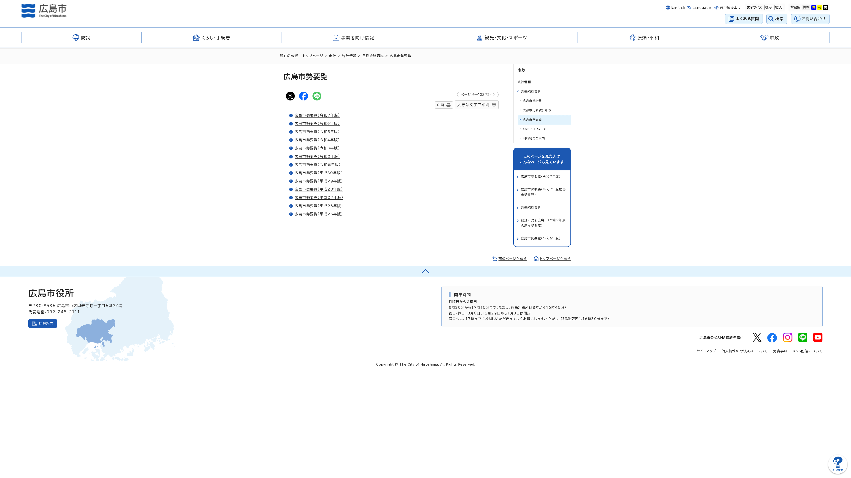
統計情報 (349, 56)
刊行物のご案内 (534, 138)
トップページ (313, 56)
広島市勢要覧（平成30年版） (319, 173)
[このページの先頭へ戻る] (425, 271)
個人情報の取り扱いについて (745, 351)
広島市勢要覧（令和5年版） (317, 131)
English (678, 7)
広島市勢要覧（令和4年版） (317, 140)
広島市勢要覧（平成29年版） (319, 181)
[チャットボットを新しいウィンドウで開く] (838, 472)
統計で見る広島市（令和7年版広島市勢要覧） (543, 222)
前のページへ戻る (512, 258)
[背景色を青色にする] (813, 7)
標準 (768, 7)
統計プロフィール (535, 129)
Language (702, 7)
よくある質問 (747, 19)
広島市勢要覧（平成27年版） (319, 197)
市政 (332, 56)
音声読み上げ (730, 7)
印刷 (440, 105)
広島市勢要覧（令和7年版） (317, 115)
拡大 (778, 7)
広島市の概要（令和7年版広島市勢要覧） (543, 192)
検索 (779, 19)
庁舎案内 (46, 323)
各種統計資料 (373, 56)
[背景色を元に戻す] (806, 7)
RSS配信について (808, 351)
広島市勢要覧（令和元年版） (318, 164)
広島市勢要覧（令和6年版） (317, 123)
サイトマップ (706, 351)
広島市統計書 (532, 100)
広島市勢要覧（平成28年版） (319, 189)
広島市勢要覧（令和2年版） (317, 156)
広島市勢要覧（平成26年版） (319, 206)
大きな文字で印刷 (473, 105)
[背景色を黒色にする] (825, 7)
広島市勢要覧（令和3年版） (317, 148)
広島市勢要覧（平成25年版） (319, 214)
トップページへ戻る (555, 258)
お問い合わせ (814, 19)
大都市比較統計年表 (537, 110)
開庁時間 (462, 295)
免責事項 (780, 351)
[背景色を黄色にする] (819, 7)
